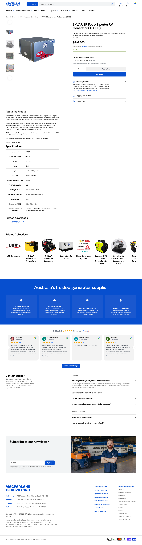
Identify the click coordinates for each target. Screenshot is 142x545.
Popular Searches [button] (100, 511)
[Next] (134, 347)
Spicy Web (32, 539)
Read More (76, 38)
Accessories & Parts (100, 486)
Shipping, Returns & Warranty (127, 501)
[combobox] (77, 4)
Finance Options (123, 504)
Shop (13, 17)
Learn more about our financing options (85, 90)
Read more (14, 356)
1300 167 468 (25, 514)
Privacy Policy (122, 513)
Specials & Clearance (101, 493)
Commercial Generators (102, 504)
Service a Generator (100, 490)
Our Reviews (122, 498)
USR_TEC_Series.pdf (17, 222)
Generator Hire (99, 508)
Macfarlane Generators (16, 539)
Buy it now (99, 74)
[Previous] (8, 347)
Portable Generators (101, 497)
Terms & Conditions (124, 516)
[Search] (112, 4)
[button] (134, 4)
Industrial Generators (101, 501)
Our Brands (121, 495)
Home (7, 17)
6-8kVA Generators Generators (28, 17)
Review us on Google (71, 366)
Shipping (84, 46)
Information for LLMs (124, 519)
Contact (120, 510)
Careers (120, 507)
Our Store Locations (124, 492)
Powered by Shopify (41, 539)
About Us (121, 489)
